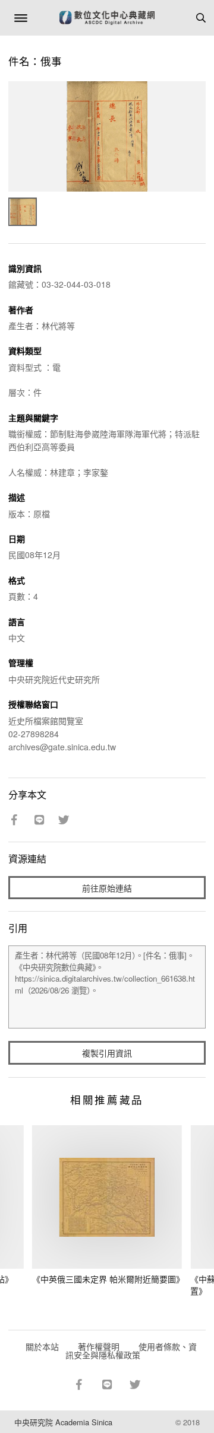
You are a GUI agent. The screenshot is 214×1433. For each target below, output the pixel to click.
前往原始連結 (107, 888)
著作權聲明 (98, 1346)
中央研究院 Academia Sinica (63, 1422)
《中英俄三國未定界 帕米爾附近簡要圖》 (108, 1279)
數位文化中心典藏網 (107, 18)
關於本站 (42, 1346)
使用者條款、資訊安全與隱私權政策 (131, 1350)
